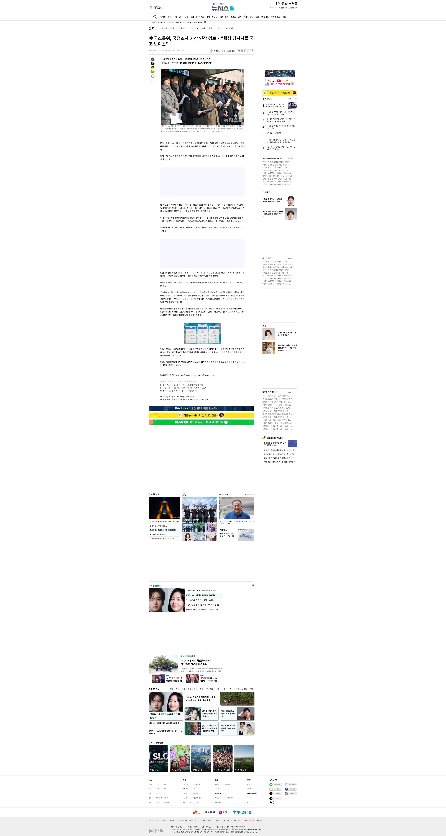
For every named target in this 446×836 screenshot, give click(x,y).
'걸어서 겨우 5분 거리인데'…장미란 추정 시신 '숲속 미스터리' (200, 699)
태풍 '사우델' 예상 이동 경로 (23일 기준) (227, 534)
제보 (284, 16)
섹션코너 (185, 798)
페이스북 (292, 789)
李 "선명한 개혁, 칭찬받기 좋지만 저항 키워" (174, 681)
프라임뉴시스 (283, 8)
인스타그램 (292, 794)
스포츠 (233, 16)
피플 (264, 325)
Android (249, 798)
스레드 (277, 798)
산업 (192, 16)
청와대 (173, 28)
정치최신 (163, 28)
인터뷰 (185, 793)
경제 (180, 16)
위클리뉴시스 (293, 8)
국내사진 (217, 784)
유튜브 (277, 789)
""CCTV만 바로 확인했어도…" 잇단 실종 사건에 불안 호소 (196, 662)
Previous (150, 678)
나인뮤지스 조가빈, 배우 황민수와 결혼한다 (228, 728)
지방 (221, 16)
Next (221, 678)
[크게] (252, 51)
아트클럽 (185, 789)
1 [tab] (245, 494)
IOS (248, 802)
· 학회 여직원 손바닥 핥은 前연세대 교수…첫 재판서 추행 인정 (279, 458)
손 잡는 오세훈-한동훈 (157, 534)
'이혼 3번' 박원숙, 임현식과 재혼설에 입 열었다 (165, 724)
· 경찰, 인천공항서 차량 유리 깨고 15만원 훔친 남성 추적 (279, 450)
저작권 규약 (193, 820)
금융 (186, 16)
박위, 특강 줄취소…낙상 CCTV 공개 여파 (228, 714)
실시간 (163, 16)
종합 (171, 689)
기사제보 (210, 820)
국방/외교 (194, 28)
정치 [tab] (289, 98)
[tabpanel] (236, 511)
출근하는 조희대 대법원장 (158, 526)
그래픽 (217, 789)
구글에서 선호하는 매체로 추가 (224, 51)
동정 (198, 802)
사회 (208, 16)
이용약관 (218, 820)
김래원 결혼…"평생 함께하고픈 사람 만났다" (202, 590)
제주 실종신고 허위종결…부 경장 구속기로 (168, 22)
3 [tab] (251, 494)
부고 (191, 802)
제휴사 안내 (173, 820)
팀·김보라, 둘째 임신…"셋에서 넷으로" (200, 600)
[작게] (249, 51)
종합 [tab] (295, 98)
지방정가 (218, 28)
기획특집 (195, 793)
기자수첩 (266, 192)
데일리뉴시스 (197, 798)
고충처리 (202, 820)
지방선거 (229, 28)
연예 (239, 16)
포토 (257, 16)
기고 (194, 789)
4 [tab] (253, 494)
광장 (251, 16)
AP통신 (249, 784)
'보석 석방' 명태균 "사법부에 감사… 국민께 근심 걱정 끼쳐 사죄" (236, 522)
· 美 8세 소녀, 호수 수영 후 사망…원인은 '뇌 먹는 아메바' (279, 454)
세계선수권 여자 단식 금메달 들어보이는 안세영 (165, 521)
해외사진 (227, 784)
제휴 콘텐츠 (275, 16)
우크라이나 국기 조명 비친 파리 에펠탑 (163, 530)
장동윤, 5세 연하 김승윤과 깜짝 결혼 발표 (200, 595)
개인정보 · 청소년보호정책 (232, 820)
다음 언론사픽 (292, 784)
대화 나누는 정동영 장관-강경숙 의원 (162, 538)
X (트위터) (277, 794)
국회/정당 (183, 28)
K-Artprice (273, 8)
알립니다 (259, 820)
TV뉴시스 (265, 16)
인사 (184, 802)
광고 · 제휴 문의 (162, 820)
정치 (169, 16)
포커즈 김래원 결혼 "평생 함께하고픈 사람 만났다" (209, 714)
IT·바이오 (200, 16)
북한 (203, 28)
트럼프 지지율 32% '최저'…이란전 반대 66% (208, 681)
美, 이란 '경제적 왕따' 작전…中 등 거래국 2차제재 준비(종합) (209, 728)
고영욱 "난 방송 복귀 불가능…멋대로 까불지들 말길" (204, 604)
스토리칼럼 (196, 784)
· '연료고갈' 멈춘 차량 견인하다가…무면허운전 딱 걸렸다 (279, 462)
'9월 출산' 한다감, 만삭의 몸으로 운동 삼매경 (202, 609)
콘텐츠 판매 (183, 820)
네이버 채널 (277, 784)
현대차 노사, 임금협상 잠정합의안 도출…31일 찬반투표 (165, 732)
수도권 (214, 16)
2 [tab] (248, 494)
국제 (175, 16)
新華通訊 (249, 789)
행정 (210, 28)
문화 (226, 16)
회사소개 (151, 820)
